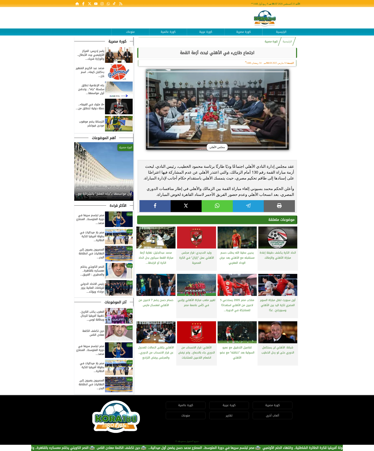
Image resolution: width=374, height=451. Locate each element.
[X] (186, 206)
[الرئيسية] (77, 3)
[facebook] (155, 206)
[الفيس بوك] (83, 3)
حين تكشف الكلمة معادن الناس (136, 448)
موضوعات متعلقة (281, 219)
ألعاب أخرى (272, 415)
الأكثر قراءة (118, 205)
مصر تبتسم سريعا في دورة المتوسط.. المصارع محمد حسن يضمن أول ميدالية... (219, 448)
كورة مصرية (243, 32)
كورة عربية (205, 32)
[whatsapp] (217, 206)
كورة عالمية (168, 32)
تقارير (229, 415)
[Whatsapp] (108, 3)
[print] (279, 206)
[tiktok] (114, 3)
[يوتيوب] (96, 3)
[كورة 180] (265, 18)
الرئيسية (281, 32)
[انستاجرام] (102, 3)
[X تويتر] (89, 3)
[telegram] (248, 206)
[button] (77, 192)
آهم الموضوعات (104, 138)
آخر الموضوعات (115, 302)
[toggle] (92, 29)
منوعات (130, 32)
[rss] (121, 3)
